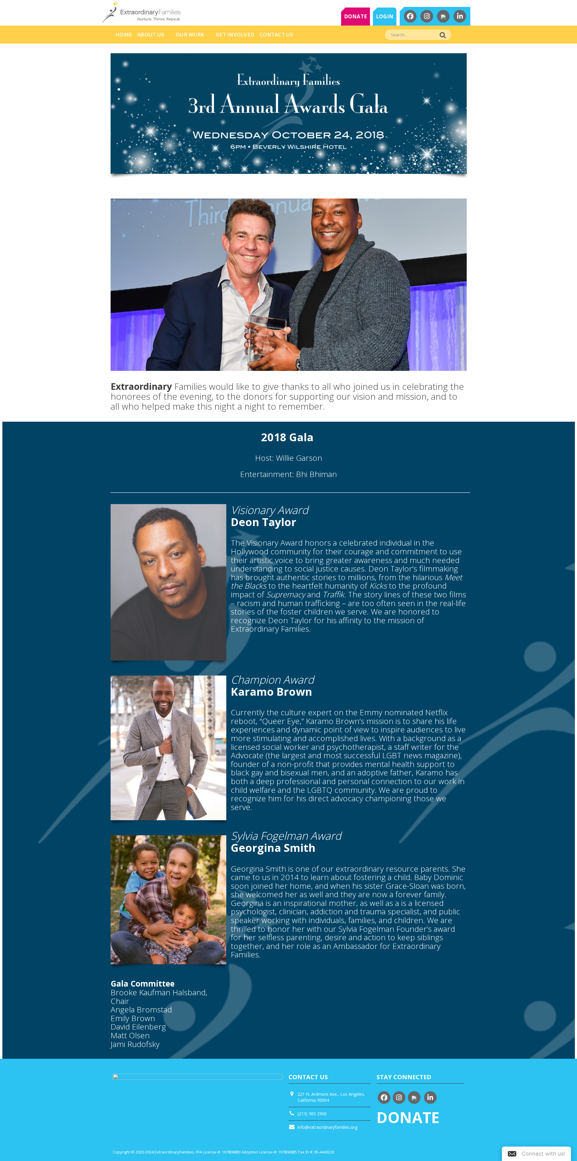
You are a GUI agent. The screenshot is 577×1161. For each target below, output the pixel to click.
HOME (123, 34)
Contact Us (276, 34)
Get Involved (235, 34)
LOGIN (384, 16)
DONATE (355, 16)
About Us (150, 34)
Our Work (190, 34)
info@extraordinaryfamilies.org (327, 1127)
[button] (536, 1154)
